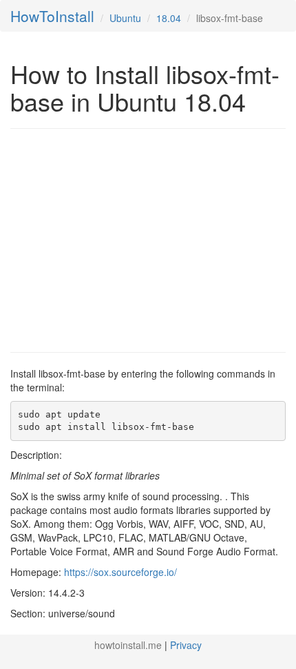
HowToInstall (52, 16)
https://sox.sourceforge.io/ (120, 572)
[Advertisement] (126, 239)
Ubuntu (125, 18)
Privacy (186, 645)
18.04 (168, 18)
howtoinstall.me (128, 645)
